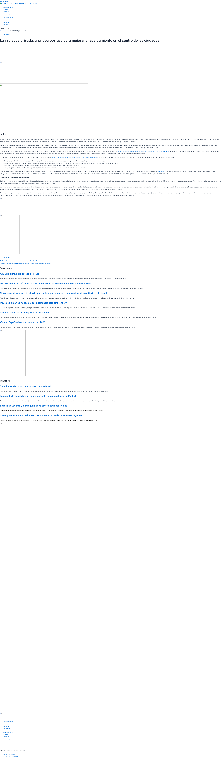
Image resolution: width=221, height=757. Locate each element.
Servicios (6, 12)
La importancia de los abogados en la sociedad (25, 312)
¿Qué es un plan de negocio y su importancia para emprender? (33, 302)
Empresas (6, 14)
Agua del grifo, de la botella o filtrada (19, 273)
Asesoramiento (8, 7)
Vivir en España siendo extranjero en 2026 (22, 322)
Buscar (2, 28)
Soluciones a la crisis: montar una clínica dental (25, 386)
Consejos (6, 9)
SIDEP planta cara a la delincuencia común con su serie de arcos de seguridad (41, 415)
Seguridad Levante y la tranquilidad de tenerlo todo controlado (33, 405)
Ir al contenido (4, 1)
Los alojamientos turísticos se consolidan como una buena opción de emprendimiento (46, 283)
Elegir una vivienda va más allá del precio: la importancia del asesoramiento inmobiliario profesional (53, 293)
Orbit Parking (161, 171)
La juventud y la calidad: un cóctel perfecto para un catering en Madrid (38, 396)
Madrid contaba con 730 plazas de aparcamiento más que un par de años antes (143, 151)
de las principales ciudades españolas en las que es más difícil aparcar (75, 157)
